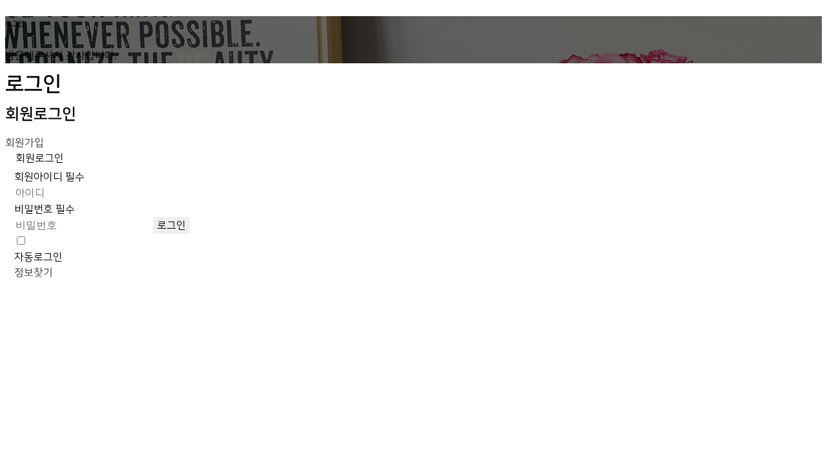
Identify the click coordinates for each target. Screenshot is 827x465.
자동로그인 (38, 257)
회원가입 (24, 143)
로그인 (171, 225)
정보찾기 (33, 272)
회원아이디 (49, 177)
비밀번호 (44, 209)
